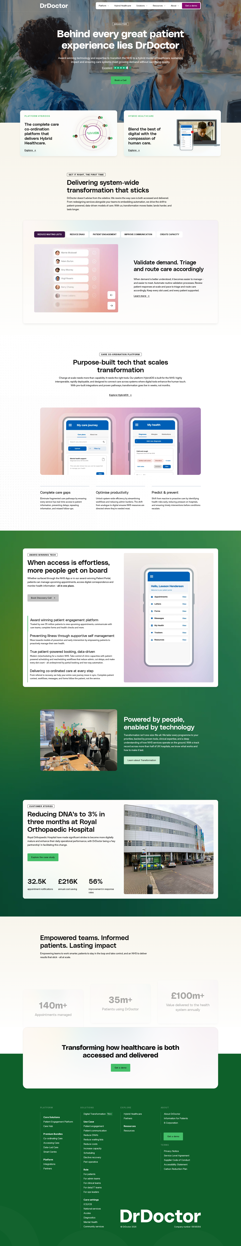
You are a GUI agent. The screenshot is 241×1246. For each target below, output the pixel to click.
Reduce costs (90, 1144)
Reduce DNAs (77, 234)
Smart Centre (50, 1151)
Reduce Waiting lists (50, 234)
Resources (158, 5)
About (173, 5)
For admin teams (92, 1178)
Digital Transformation (98, 1113)
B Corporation (171, 1122)
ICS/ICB (88, 1204)
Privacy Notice (171, 1151)
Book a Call (120, 80)
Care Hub (48, 1126)
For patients (89, 1174)
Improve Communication (138, 234)
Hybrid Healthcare (122, 5)
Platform (102, 5)
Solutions (140, 5)
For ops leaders (91, 1192)
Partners (47, 1168)
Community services (94, 1226)
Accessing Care (51, 1142)
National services (92, 1208)
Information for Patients (176, 1118)
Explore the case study (43, 857)
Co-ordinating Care (52, 1138)
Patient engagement (94, 1126)
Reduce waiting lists (93, 1139)
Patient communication (95, 1130)
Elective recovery (92, 1157)
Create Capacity (169, 234)
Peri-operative (91, 1161)
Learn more (140, 296)
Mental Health (90, 1222)
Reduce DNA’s (91, 1135)
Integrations (49, 1164)
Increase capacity (93, 1148)
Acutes (87, 1213)
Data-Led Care (50, 1147)
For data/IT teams (93, 1187)
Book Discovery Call (41, 598)
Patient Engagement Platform (58, 1121)
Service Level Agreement (176, 1155)
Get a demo (191, 6)
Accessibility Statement (175, 1164)
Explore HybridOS (118, 395)
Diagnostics (89, 1217)
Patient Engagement (105, 234)
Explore (29, 150)
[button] (64, 499)
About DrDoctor (172, 1113)
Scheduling (89, 1153)
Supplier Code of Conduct (177, 1160)
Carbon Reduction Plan (175, 1169)
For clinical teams (92, 1183)
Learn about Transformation (142, 760)
